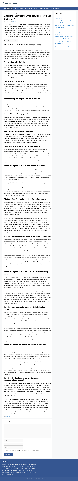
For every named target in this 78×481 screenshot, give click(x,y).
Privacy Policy (47, 8)
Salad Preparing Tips (18, 8)
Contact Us (41, 8)
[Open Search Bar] (74, 8)
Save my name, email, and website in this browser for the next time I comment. (23, 450)
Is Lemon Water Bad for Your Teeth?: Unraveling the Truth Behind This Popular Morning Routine (64, 32)
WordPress (49, 478)
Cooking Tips (10, 8)
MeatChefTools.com (38, 478)
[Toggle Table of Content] (15, 41)
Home (4, 8)
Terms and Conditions (55, 8)
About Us (35, 8)
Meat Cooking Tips (28, 8)
